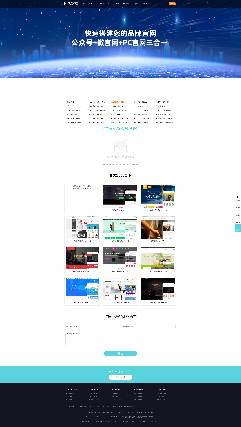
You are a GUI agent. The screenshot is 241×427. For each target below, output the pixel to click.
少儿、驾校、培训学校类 (96, 118)
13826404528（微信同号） (101, 412)
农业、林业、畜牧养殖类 (141, 110)
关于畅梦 (144, 4)
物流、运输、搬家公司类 (163, 114)
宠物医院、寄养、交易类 (118, 106)
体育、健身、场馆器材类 (163, 110)
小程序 (101, 4)
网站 (108, 4)
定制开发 (126, 4)
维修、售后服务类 (116, 114)
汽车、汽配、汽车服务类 (141, 114)
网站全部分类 (70, 102)
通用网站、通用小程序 (162, 102)
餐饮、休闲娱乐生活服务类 (142, 122)
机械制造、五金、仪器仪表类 (164, 118)
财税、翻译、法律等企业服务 (164, 122)
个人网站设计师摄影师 (73, 110)
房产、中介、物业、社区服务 (75, 106)
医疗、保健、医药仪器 (73, 114)
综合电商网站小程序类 (118, 102)
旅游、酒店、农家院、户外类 (142, 118)
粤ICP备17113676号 (149, 417)
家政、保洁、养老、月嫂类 (97, 122)
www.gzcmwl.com (104, 417)
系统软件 (116, 4)
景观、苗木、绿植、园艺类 (119, 122)
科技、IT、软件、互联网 (141, 106)
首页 (84, 4)
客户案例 (135, 4)
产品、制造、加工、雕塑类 (97, 102)
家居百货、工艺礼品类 (95, 114)
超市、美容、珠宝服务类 (141, 102)
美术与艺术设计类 (161, 106)
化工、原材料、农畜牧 (73, 118)
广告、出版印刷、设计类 (74, 122)
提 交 (120, 353)
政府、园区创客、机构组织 (97, 110)
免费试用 (172, 3)
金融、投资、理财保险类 (118, 110)
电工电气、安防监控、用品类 (120, 118)
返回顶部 (238, 230)
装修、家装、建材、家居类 (97, 106)
